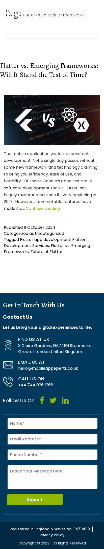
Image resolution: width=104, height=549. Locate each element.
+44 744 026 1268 (35, 385)
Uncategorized (49, 233)
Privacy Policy (52, 535)
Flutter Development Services (45, 242)
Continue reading (43, 208)
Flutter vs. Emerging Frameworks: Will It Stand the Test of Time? (49, 70)
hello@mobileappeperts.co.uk (48, 368)
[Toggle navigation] (97, 11)
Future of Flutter (47, 252)
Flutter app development (45, 239)
